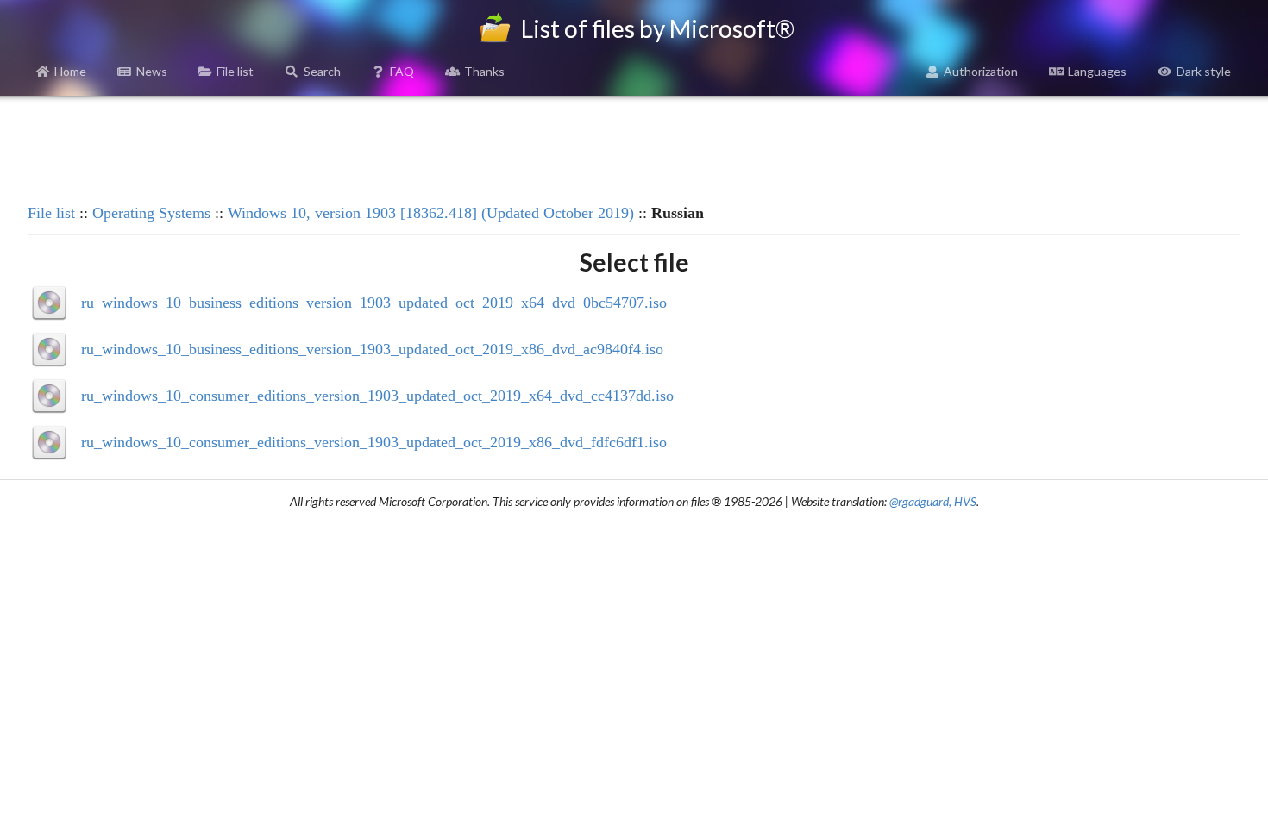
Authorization (981, 71)
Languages (1097, 71)
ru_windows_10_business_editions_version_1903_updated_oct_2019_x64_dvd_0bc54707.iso (374, 302)
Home (70, 71)
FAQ (402, 71)
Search (322, 71)
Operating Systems (151, 213)
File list (235, 71)
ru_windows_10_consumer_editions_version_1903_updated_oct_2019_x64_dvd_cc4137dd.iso (377, 395)
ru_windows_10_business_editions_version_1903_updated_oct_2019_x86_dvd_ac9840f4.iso (372, 349)
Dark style (1204, 71)
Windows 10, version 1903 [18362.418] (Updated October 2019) (431, 213)
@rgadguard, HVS (932, 501)
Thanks (484, 71)
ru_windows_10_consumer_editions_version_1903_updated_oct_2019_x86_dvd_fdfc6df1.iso (374, 442)
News (151, 71)
